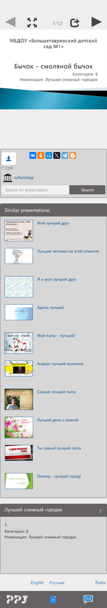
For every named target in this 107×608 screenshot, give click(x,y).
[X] (56, 155)
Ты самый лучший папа (59, 448)
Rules (100, 582)
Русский (57, 582)
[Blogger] (72, 155)
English (37, 582)
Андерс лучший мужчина (60, 363)
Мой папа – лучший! (56, 335)
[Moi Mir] (48, 155)
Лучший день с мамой (57, 419)
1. (6, 524)
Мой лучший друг (53, 223)
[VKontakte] (32, 155)
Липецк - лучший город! (59, 476)
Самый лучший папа (56, 391)
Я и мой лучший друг (56, 279)
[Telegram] (64, 155)
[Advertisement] (53, 7)
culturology (24, 177)
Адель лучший (50, 307)
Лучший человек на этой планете (68, 251)
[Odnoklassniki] (40, 155)
